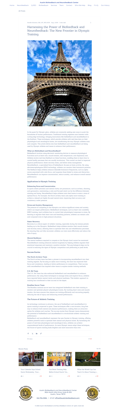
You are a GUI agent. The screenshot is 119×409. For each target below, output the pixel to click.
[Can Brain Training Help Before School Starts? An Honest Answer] (59, 359)
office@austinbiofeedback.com (67, 398)
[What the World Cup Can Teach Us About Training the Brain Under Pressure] (87, 359)
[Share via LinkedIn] (36, 333)
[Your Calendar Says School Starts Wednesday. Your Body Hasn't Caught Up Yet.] (31, 359)
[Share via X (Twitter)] (32, 333)
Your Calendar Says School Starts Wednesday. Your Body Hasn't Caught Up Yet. (31, 370)
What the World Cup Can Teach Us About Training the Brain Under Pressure (87, 370)
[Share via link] (41, 333)
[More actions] (91, 23)
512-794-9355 (42, 398)
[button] (80, 5)
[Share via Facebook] (28, 333)
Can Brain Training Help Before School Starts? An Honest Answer (58, 370)
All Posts (22, 11)
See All (98, 349)
